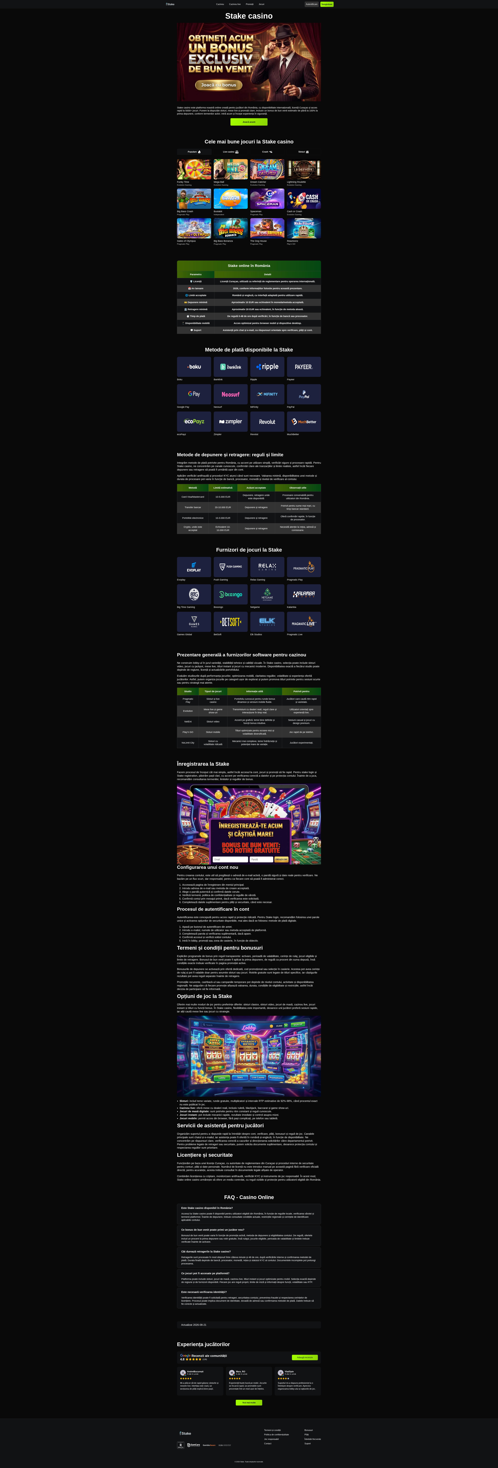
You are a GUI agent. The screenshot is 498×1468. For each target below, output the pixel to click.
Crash (265, 152)
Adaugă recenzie (305, 1357)
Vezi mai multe (249, 1402)
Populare (192, 152)
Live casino (228, 152)
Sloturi (301, 152)
